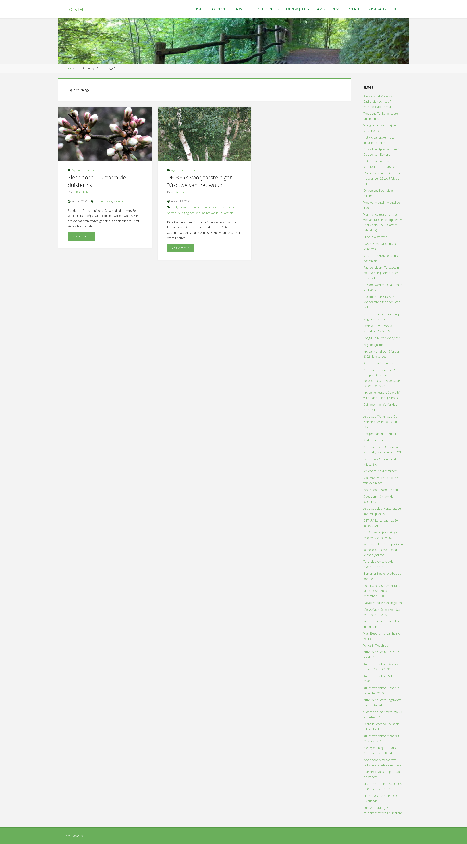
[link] (395, 9)
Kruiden (91, 170)
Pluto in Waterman (375, 237)
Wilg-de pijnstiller (374, 345)
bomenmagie (103, 201)
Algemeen (78, 170)
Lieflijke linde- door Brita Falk (381, 434)
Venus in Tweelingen (376, 645)
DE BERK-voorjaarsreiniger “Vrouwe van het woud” (199, 181)
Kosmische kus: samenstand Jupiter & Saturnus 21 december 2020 (381, 591)
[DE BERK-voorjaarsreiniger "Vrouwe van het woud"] (204, 134)
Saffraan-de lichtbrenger (379, 363)
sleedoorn (120, 201)
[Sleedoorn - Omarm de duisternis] (105, 134)
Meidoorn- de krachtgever (380, 471)
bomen (195, 207)
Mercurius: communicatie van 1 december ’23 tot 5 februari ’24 (382, 178)
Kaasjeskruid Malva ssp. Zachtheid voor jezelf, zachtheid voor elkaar (378, 101)
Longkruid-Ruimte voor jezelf (381, 338)
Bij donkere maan (374, 440)
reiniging (183, 213)
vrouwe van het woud (204, 213)
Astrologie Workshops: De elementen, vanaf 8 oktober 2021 (381, 421)
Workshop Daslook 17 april (380, 490)
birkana (184, 207)
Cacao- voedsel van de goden (382, 603)
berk (174, 207)
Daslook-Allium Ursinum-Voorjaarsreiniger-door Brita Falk (381, 302)
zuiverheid (226, 213)
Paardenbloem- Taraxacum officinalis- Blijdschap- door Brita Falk (381, 273)
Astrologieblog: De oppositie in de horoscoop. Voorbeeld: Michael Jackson (383, 549)
